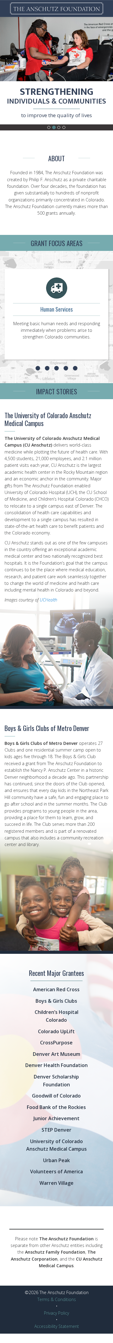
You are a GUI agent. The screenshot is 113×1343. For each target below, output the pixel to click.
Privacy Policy (56, 1313)
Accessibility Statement (56, 1326)
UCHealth (48, 600)
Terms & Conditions (56, 1299)
